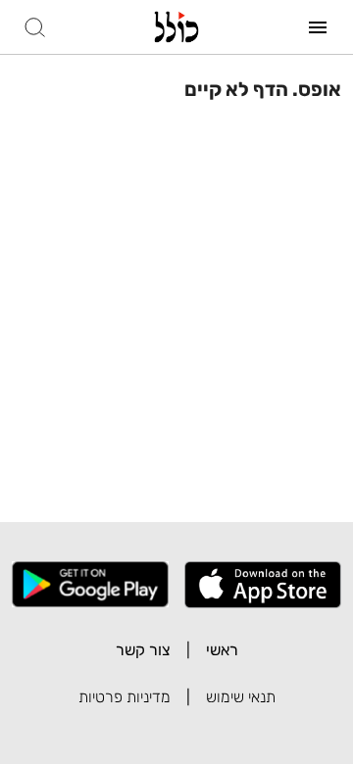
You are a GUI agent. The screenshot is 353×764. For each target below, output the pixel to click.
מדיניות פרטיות (124, 697)
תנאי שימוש (241, 697)
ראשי (222, 650)
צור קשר (143, 650)
